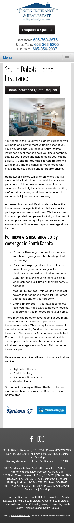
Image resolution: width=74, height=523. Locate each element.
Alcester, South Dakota (55, 500)
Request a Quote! (37, 30)
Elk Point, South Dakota (26, 500)
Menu (7, 57)
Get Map (40, 457)
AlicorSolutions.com (20, 515)
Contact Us (44, 471)
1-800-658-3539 (49, 454)
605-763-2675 (43, 387)
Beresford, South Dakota (32, 497)
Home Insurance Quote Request (32, 90)
